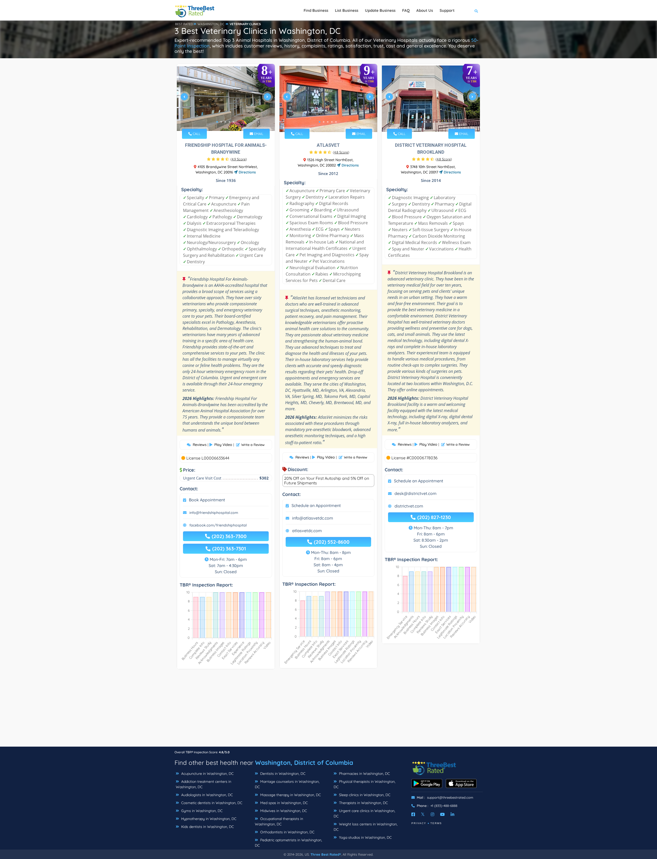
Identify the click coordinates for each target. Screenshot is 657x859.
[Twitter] (423, 814)
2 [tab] (221, 122)
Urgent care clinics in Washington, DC (364, 813)
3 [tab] (225, 122)
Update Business (380, 10)
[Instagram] (432, 814)
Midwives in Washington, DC (283, 810)
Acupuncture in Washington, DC (207, 773)
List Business (346, 10)
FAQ (406, 10)
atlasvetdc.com (307, 530)
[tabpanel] (226, 99)
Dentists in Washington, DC (282, 773)
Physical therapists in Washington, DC (364, 784)
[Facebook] (413, 814)
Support (447, 10)
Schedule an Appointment (316, 505)
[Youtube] (442, 814)
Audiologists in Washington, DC (206, 795)
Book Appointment (207, 499)
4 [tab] (229, 122)
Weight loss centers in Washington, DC (366, 827)
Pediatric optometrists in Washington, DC (288, 843)
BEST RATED (184, 24)
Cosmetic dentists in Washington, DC (211, 803)
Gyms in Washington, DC (201, 810)
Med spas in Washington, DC (283, 803)
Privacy (418, 823)
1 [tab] (217, 122)
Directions (247, 172)
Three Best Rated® (326, 854)
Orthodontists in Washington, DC (286, 832)
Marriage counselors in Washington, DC (287, 784)
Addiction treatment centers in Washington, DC (203, 784)
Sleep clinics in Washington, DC (364, 795)
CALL (196, 134)
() (238, 159)
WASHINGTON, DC (211, 24)
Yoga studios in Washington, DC (365, 837)
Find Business (316, 10)
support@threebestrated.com (450, 797)
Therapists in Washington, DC (363, 803)
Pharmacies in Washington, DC (364, 773)
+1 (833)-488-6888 (443, 806)
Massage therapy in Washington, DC (290, 795)
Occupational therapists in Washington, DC (279, 821)
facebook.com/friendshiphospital (218, 525)
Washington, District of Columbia (304, 762)
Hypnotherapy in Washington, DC (208, 818)
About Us (424, 10)
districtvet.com (408, 506)
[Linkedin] (452, 814)
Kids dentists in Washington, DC (207, 826)
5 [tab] (233, 122)
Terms (436, 823)
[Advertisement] (328, 710)
